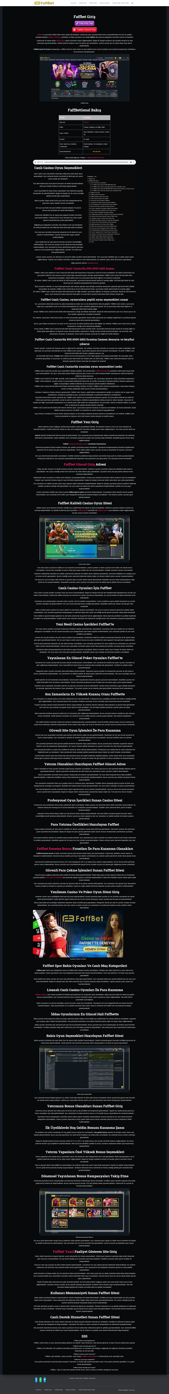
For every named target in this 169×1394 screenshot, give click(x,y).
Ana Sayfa (73, 3)
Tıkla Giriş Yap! (86, 23)
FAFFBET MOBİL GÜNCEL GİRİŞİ (120, 3)
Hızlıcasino (92, 1378)
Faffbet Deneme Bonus (54, 848)
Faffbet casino (102, 510)
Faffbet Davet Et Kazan (95, 157)
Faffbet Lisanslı (41, 994)
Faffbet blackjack (101, 371)
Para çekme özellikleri (54, 877)
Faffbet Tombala (54, 37)
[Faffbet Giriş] (44, 3)
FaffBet (86, 122)
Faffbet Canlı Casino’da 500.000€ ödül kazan (84, 268)
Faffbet (40, 35)
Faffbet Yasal (63, 1251)
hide (95, 176)
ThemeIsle (132, 1390)
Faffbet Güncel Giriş (86, 30)
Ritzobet (86, 1378)
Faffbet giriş (93, 3)
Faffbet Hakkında (105, 3)
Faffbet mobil (82, 510)
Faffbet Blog (83, 3)
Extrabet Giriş (92, 263)
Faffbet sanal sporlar (90, 1356)
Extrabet (72, 1378)
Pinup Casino (79, 1378)
